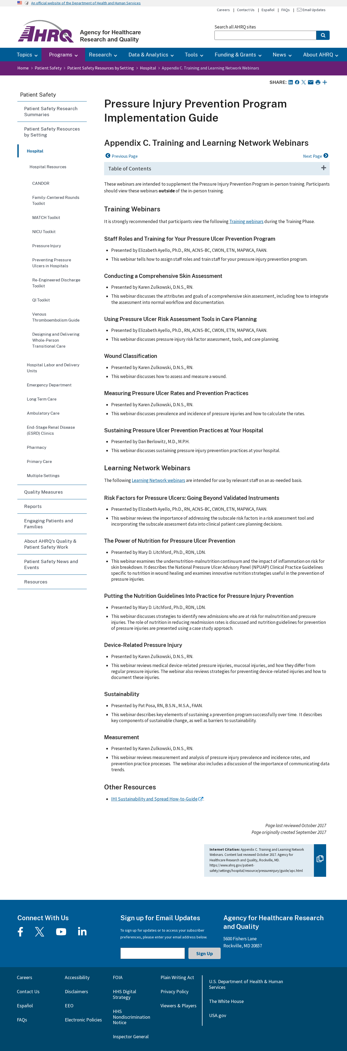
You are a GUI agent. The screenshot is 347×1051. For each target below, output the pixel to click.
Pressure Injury (46, 245)
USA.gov (217, 1015)
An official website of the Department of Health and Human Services (86, 3)
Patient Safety (48, 68)
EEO (69, 1005)
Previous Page (125, 156)
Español (268, 9)
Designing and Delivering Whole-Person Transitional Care (55, 340)
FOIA (118, 977)
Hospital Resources (48, 166)
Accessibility (77, 977)
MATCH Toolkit (46, 217)
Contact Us (246, 9)
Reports (33, 506)
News (279, 54)
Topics (24, 54)
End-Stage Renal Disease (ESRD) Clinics (51, 430)
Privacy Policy (174, 991)
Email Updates (314, 9)
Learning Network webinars (158, 480)
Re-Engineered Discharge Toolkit (56, 282)
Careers (223, 9)
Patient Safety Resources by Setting (100, 68)
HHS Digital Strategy (124, 994)
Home (23, 68)
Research (100, 54)
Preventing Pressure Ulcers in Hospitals (51, 262)
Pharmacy (36, 447)
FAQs (285, 9)
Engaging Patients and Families (48, 523)
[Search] (323, 35)
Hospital (148, 68)
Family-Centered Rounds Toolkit (55, 200)
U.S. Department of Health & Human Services (246, 984)
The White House (226, 1001)
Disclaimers (76, 991)
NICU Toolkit (44, 231)
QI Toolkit (41, 299)
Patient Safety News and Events (51, 564)
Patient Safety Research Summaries (51, 111)
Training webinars (246, 221)
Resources (35, 582)
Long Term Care (41, 398)
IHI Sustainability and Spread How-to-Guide (154, 799)
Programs (60, 54)
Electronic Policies (83, 1020)
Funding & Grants (235, 54)
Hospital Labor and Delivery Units (53, 367)
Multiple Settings (43, 475)
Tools (191, 54)
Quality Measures (43, 492)
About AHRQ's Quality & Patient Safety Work (50, 544)
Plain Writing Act (177, 977)
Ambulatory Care (43, 413)
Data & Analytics (148, 54)
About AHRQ (318, 54)
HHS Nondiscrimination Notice (131, 1017)
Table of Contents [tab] (129, 168)
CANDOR (40, 183)
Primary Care (39, 461)
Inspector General (131, 1036)
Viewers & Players (178, 1005)
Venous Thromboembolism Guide (55, 317)
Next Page (312, 156)
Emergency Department (49, 384)
